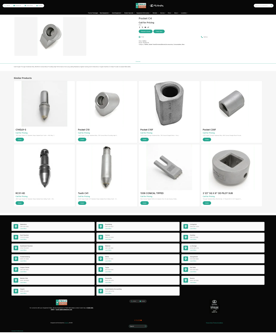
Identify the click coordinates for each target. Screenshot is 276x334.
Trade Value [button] (159, 31)
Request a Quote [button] (145, 31)
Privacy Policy (209, 322)
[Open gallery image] (50, 36)
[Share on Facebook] (139, 27)
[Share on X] (142, 27)
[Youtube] (141, 320)
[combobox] (263, 5)
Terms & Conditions (218, 322)
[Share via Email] (145, 27)
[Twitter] (137, 320)
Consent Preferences (17, 331)
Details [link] (20, 139)
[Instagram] (139, 320)
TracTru (66, 322)
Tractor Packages (93, 13)
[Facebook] (135, 320)
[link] (28, 5)
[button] (7, 5)
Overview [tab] (138, 61)
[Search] (145, 326)
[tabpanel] (75, 36)
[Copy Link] (148, 27)
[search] (271, 5)
